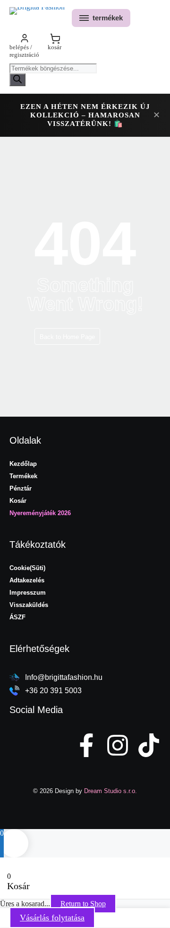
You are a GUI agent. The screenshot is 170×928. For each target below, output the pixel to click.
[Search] (17, 79)
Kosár (17, 500)
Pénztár (20, 488)
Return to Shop (83, 904)
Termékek (23, 476)
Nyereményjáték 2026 (40, 513)
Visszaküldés (28, 604)
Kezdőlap (23, 463)
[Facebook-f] (86, 745)
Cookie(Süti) (27, 567)
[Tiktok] (149, 745)
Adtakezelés (26, 580)
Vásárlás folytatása (52, 917)
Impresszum (27, 592)
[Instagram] (117, 745)
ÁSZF (17, 617)
